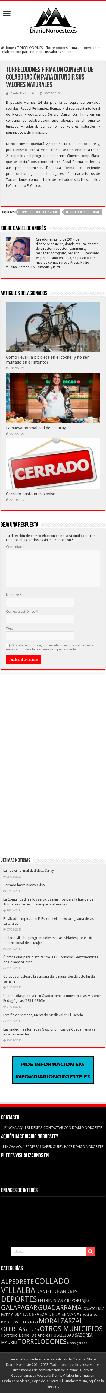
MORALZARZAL (61, 1321)
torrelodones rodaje (83, 212)
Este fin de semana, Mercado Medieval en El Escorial (43, 1015)
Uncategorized (77, 1343)
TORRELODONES (30, 48)
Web (9, 628)
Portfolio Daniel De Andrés (25, 1335)
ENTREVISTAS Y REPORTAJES (63, 1300)
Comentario (15, 547)
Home (9, 48)
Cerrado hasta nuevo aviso (30, 493)
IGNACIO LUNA (93, 1309)
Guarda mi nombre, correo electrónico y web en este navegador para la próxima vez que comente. (49, 647)
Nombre (14, 595)
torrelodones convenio (38, 212)
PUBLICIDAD (62, 1335)
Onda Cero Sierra (15, 1381)
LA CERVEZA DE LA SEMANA (51, 1314)
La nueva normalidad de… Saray (36, 427)
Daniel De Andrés (22, 93)
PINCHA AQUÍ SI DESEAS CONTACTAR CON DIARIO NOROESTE (53, 1128)
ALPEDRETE (17, 1281)
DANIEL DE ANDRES (56, 1291)
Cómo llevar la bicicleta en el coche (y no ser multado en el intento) (47, 360)
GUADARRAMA (60, 1308)
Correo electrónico (22, 611)
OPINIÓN (32, 1330)
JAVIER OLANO (11, 1315)
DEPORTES (19, 1299)
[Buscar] (90, 1251)
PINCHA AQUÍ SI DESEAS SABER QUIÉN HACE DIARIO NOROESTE (53, 1147)
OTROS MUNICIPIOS (71, 1329)
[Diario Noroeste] (53, 18)
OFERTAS (13, 1328)
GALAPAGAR (19, 1308)
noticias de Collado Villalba (76, 1359)
